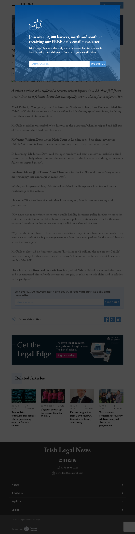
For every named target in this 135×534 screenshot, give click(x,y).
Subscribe (98, 63)
